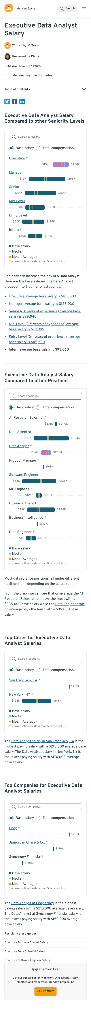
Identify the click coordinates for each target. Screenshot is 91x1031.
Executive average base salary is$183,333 (42, 296)
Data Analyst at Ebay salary (32, 903)
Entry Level (18, 215)
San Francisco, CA (23, 680)
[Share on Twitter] (7, 101)
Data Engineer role (70, 604)
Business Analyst (22, 503)
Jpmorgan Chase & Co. (27, 842)
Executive (17, 158)
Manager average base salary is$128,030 (41, 304)
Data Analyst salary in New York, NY (49, 752)
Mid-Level (17, 201)
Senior (14, 187)
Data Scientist (20, 432)
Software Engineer (23, 475)
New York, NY (19, 695)
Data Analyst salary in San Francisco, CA (42, 741)
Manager (16, 173)
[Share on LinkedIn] (22, 101)
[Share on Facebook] (14, 101)
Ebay (13, 828)
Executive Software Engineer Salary (27, 960)
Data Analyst (19, 446)
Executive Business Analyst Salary (26, 942)
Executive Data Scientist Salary (24, 951)
